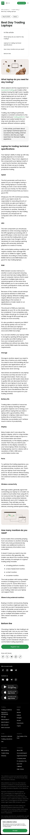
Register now (15, 647)
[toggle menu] (28, 3)
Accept (15, 831)
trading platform (19, 117)
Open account (21, 3)
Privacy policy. (8, 826)
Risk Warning (4, 805)
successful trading (7, 90)
